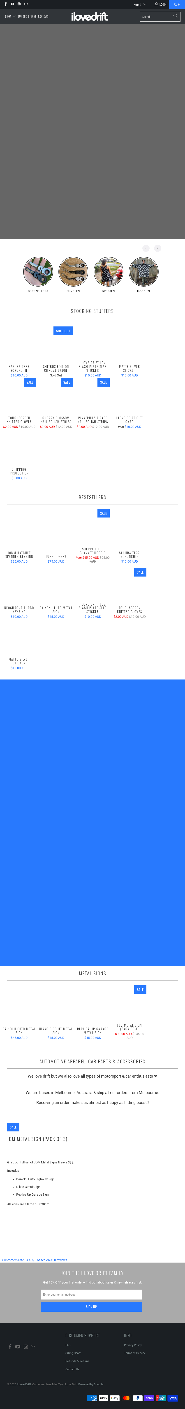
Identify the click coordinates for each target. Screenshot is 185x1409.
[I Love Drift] (90, 16)
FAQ (68, 1345)
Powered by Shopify (91, 1384)
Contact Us (72, 1369)
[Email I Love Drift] (26, 4)
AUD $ (137, 5)
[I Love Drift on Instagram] (19, 4)
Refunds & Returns (77, 1361)
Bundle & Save (27, 16)
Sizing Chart (73, 1353)
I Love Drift (24, 1384)
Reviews (43, 16)
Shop (8, 16)
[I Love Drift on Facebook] (5, 4)
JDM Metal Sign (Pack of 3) (37, 1138)
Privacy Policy (133, 1345)
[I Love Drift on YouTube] (12, 4)
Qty (9, 1221)
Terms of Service (135, 1353)
